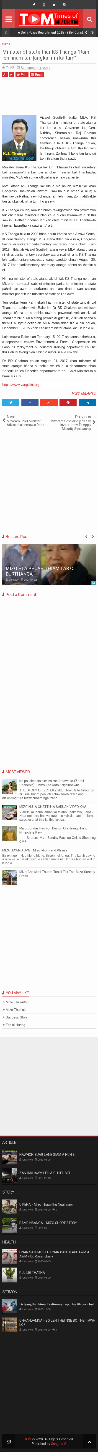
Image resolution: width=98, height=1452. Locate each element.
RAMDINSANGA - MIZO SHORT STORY (48, 1223)
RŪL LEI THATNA (32, 1273)
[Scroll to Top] (89, 1441)
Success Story (17, 1017)
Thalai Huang (15, 1025)
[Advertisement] (49, 97)
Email (39, 74)
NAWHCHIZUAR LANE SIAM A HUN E (47, 1155)
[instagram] (64, 4)
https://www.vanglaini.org (20, 385)
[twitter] (54, 4)
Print (24, 74)
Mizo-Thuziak (16, 1009)
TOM (27, 1439)
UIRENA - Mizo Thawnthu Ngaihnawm (47, 1204)
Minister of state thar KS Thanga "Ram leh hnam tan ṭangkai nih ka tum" (45, 55)
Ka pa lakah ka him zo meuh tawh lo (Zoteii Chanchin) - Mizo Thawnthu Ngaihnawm (51, 783)
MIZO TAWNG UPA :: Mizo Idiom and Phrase (34, 850)
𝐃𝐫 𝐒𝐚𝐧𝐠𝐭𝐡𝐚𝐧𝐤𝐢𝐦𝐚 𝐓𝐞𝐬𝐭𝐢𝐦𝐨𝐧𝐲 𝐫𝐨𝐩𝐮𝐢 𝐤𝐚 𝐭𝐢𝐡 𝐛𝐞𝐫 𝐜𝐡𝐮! (56, 1304)
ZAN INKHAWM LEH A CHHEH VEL (45, 1173)
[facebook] (34, 4)
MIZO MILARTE (84, 393)
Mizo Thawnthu (17, 1002)
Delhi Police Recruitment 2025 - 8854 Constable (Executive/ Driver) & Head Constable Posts (55, 33)
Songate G (59, 1443)
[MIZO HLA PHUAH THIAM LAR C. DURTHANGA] (49, 564)
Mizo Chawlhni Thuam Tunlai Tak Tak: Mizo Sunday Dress (57, 874)
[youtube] (44, 4)
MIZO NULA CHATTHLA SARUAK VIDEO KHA (52, 807)
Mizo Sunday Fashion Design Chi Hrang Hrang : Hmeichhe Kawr (54, 830)
